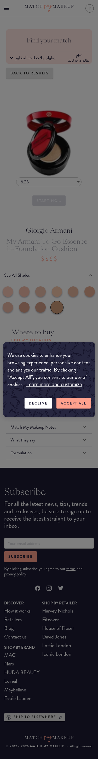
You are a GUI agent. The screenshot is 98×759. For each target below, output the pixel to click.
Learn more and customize (54, 384)
